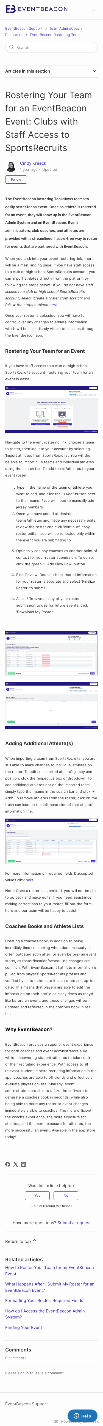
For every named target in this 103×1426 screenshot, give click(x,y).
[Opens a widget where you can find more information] (82, 1416)
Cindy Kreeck (33, 163)
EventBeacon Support (24, 28)
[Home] (36, 12)
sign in (23, 1373)
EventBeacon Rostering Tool (54, 34)
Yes (37, 1195)
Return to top (18, 1241)
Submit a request (74, 1222)
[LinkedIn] (23, 1164)
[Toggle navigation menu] (93, 9)
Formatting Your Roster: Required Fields (44, 1300)
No (66, 1195)
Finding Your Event (23, 1327)
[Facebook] (7, 1164)
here (53, 304)
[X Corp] (15, 1164)
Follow (16, 179)
